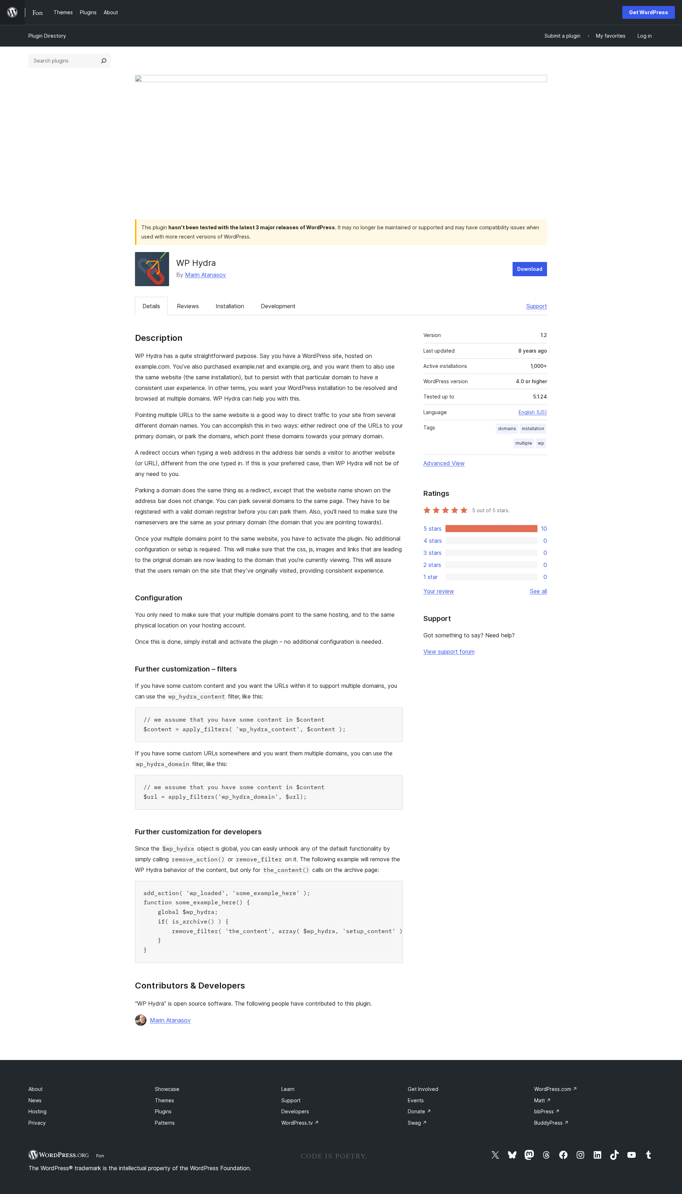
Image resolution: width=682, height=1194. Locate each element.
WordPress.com (555, 1089)
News (35, 1100)
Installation (230, 306)
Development (278, 306)
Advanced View (444, 463)
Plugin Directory (47, 36)
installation (533, 428)
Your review (438, 591)
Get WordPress (648, 12)
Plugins (163, 1111)
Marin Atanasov (205, 274)
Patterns (165, 1123)
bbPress (547, 1111)
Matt (542, 1100)
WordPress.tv (300, 1123)
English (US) (533, 412)
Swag (417, 1123)
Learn (287, 1089)
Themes (164, 1100)
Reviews (188, 306)
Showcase (167, 1089)
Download (529, 269)
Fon (100, 1155)
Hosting (37, 1111)
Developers (295, 1111)
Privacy (37, 1123)
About (35, 1089)
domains (507, 428)
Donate (419, 1111)
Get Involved (423, 1089)
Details (151, 306)
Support (536, 306)
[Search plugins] (104, 61)
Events (416, 1100)
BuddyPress (551, 1123)
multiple (523, 443)
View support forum (449, 651)
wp (541, 443)
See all (538, 591)
